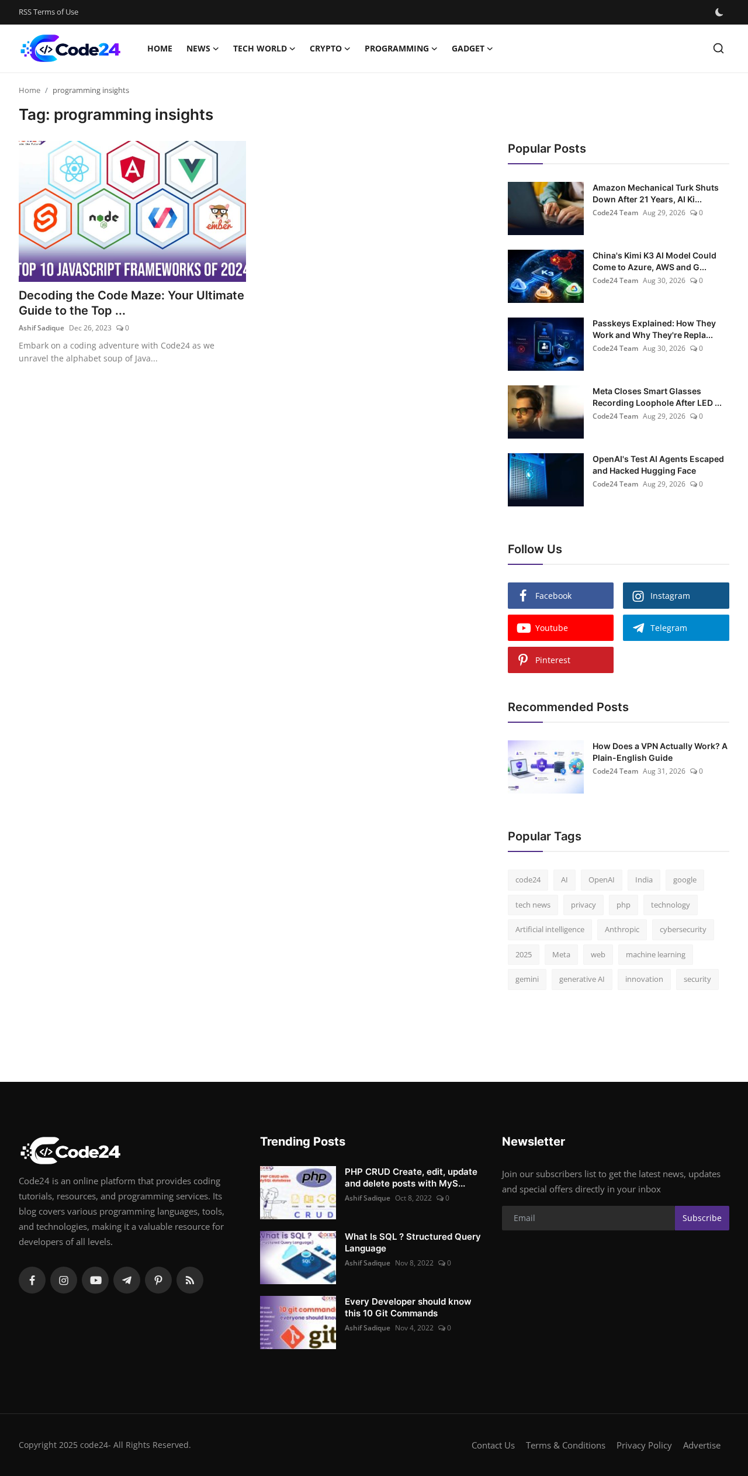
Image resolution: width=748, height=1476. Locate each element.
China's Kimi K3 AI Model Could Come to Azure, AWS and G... (654, 261)
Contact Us (493, 1445)
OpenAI (601, 879)
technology (670, 904)
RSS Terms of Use (48, 11)
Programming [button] (397, 48)
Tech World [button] (260, 48)
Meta (561, 954)
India (644, 879)
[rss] (189, 1280)
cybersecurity (683, 929)
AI (564, 879)
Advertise (702, 1445)
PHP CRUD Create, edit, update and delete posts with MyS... (411, 1177)
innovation (644, 979)
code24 (528, 879)
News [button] (198, 48)
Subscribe (702, 1217)
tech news (532, 904)
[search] (718, 48)
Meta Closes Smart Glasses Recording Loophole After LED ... (657, 397)
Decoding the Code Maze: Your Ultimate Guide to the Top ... (131, 303)
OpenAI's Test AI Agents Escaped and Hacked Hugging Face (658, 464)
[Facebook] (32, 1280)
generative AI (582, 979)
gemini (527, 979)
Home (159, 48)
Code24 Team (615, 213)
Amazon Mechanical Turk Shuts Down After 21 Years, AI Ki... (656, 193)
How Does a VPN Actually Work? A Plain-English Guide (660, 752)
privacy (583, 904)
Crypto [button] (326, 48)
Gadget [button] (468, 48)
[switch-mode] (720, 12)
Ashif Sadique (41, 328)
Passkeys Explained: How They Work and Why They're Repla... (654, 329)
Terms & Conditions (565, 1445)
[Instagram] (63, 1280)
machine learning (655, 954)
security (697, 979)
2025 (523, 954)
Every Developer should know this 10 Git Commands (408, 1307)
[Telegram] (126, 1280)
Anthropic (622, 929)
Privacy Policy (644, 1445)
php (624, 904)
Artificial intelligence (549, 929)
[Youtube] (95, 1280)
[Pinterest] (158, 1280)
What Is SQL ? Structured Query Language (413, 1242)
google (685, 879)
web (598, 954)
